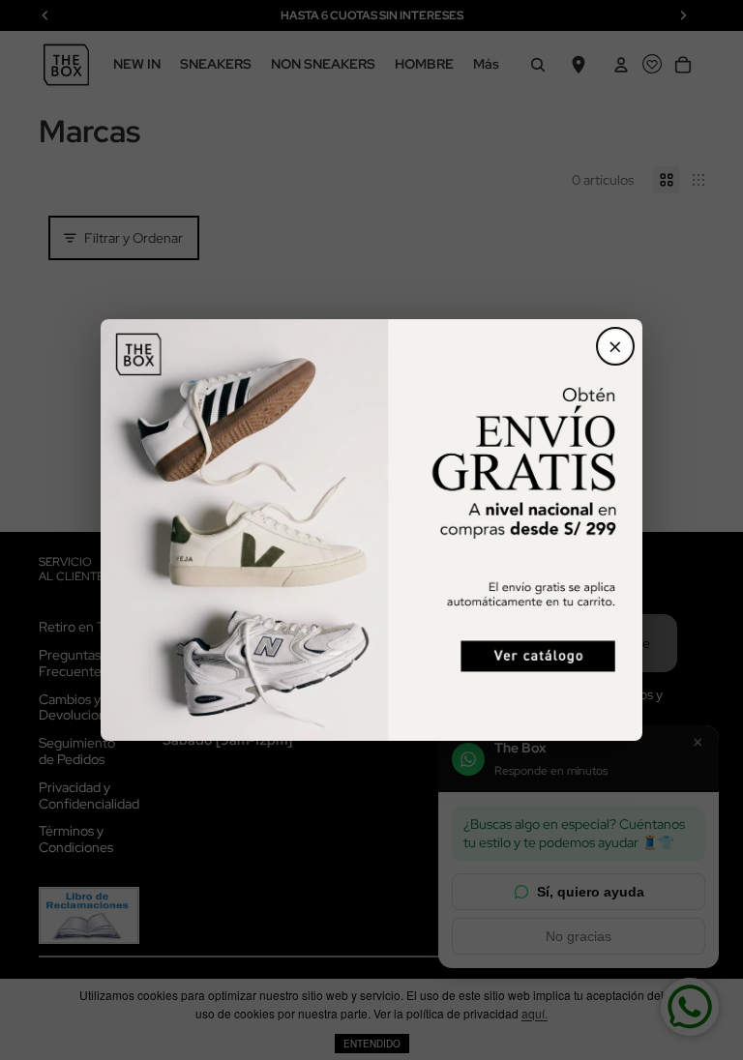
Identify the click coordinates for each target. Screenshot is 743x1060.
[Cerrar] (615, 346)
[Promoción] (371, 529)
